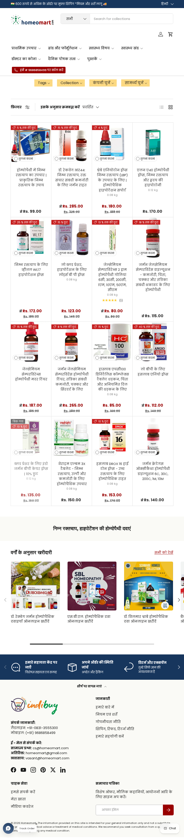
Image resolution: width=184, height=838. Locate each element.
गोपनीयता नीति (108, 721)
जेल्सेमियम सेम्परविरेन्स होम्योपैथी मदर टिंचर (31, 374)
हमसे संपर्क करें (23, 792)
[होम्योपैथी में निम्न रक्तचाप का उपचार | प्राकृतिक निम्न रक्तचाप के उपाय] (31, 143)
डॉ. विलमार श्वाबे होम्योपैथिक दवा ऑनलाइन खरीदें (146, 619)
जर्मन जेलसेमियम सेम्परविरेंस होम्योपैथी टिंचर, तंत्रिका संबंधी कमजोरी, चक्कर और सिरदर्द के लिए (72, 379)
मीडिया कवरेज (22, 806)
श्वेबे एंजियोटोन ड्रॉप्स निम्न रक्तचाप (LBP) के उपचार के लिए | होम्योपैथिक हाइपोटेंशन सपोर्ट (112, 180)
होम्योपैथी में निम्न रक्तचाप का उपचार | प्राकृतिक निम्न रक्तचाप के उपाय (31, 178)
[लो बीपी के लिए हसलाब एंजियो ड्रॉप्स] (153, 342)
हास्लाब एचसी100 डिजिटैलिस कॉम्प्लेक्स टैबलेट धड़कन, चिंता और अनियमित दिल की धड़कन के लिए (112, 379)
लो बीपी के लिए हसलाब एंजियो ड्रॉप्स (153, 372)
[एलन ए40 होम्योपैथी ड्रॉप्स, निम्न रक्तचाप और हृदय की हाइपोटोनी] (153, 143)
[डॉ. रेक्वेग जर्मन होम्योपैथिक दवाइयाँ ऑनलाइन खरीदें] (35, 586)
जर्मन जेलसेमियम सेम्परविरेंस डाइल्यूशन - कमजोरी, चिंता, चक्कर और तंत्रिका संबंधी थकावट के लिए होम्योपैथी (153, 277)
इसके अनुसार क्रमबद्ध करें (60, 107)
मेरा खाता (18, 799)
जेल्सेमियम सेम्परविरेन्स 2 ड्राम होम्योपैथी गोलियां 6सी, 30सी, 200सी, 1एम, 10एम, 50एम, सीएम (112, 277)
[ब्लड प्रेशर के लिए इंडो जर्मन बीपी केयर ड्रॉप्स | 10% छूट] (31, 436)
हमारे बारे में (105, 707)
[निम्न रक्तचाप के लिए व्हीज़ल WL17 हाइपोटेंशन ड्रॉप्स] (31, 237)
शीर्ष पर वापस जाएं (90, 686)
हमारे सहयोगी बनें (110, 736)
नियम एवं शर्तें (106, 714)
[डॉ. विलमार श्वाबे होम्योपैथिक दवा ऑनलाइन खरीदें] (148, 586)
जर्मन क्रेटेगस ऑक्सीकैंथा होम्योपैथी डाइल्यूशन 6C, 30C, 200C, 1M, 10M (153, 471)
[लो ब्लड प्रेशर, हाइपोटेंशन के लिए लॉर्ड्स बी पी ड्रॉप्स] (71, 237)
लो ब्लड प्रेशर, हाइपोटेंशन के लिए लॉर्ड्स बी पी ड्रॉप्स (72, 269)
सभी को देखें (163, 552)
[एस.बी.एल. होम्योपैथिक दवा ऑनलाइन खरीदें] (92, 586)
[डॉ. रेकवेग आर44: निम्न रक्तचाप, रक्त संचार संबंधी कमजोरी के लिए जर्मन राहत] (71, 143)
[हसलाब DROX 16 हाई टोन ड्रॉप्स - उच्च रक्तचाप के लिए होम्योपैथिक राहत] (112, 436)
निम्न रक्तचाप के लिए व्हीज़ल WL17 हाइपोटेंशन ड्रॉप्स (31, 269)
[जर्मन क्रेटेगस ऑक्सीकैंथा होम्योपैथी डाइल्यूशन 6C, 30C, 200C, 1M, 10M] (153, 436)
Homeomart (28, 823)
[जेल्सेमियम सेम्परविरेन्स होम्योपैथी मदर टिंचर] (31, 342)
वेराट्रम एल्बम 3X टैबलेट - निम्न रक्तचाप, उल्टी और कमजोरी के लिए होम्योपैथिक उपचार (72, 473)
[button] (170, 34)
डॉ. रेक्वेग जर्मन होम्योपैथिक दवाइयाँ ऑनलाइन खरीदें (32, 619)
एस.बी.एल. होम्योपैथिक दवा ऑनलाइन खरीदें (88, 619)
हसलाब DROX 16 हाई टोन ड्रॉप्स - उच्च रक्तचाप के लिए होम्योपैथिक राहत (112, 471)
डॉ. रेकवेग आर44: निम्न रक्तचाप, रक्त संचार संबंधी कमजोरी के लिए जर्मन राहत (71, 178)
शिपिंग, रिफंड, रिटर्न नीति (115, 729)
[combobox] (117, 19)
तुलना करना (26, 159)
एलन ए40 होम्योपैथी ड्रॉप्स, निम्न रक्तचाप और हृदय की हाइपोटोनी (153, 178)
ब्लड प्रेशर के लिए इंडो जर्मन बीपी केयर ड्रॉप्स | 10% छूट (31, 468)
